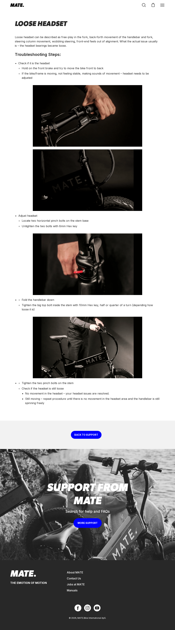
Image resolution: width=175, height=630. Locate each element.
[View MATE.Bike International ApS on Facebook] (78, 608)
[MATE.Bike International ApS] (17, 5)
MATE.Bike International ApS (91, 618)
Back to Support (86, 434)
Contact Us (74, 578)
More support (88, 522)
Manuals (72, 590)
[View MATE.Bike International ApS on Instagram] (87, 608)
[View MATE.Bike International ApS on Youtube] (97, 608)
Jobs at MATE (76, 584)
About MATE (75, 572)
